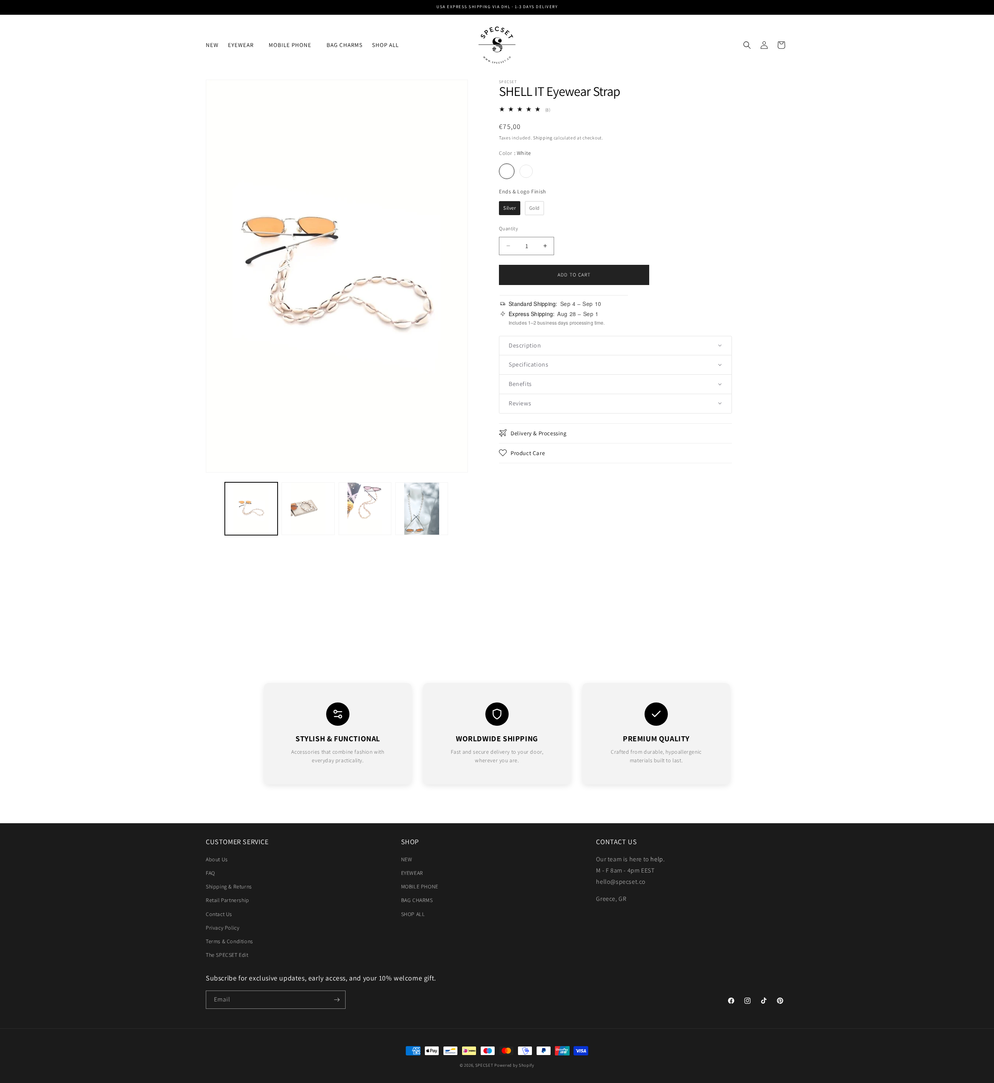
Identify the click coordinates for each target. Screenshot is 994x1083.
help (656, 859)
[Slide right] (459, 508)
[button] (243, 45)
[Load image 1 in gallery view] (251, 508)
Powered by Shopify (514, 1065)
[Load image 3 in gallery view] (365, 508)
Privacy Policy (222, 927)
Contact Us (219, 914)
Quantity (508, 228)
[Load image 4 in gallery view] (421, 508)
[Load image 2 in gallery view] (308, 508)
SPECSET (484, 1065)
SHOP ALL (413, 914)
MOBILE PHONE (419, 886)
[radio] (506, 171)
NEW (406, 859)
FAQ (210, 872)
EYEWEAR (412, 872)
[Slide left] (214, 508)
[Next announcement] (785, 7)
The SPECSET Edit (227, 954)
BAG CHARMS (417, 900)
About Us (217, 859)
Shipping (543, 137)
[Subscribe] (336, 1000)
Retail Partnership (227, 900)
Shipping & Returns (229, 886)
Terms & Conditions (229, 941)
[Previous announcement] (208, 7)
